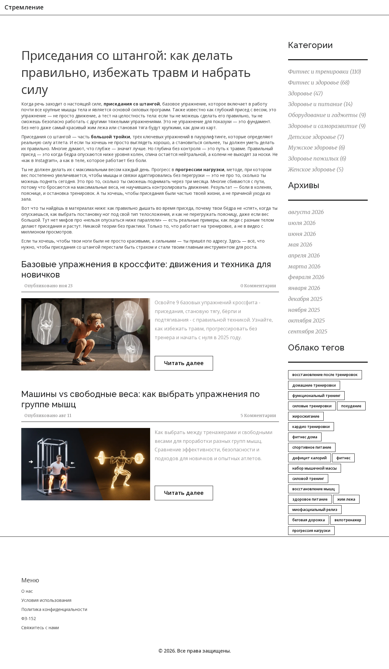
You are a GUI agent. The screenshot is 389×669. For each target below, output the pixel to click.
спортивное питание (311, 447)
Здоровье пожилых (317, 158)
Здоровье (305, 93)
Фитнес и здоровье (319, 82)
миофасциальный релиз (314, 509)
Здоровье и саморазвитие (327, 125)
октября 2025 (306, 320)
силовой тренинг (308, 478)
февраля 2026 (306, 277)
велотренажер (348, 519)
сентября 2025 (307, 331)
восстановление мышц (313, 488)
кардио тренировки (311, 426)
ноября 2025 (304, 309)
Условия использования (46, 600)
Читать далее (184, 363)
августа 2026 (306, 212)
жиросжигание (305, 416)
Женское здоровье (316, 169)
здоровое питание (310, 499)
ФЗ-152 (28, 618)
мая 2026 (300, 244)
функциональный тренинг (316, 395)
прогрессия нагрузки (311, 530)
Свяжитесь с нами (40, 627)
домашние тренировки (314, 385)
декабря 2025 (305, 298)
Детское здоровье (316, 136)
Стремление (24, 7)
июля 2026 (301, 222)
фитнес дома (304, 437)
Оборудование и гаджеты (327, 115)
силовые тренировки (312, 406)
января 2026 (304, 287)
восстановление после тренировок (325, 374)
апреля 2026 (304, 255)
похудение (351, 406)
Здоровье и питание (320, 104)
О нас (27, 591)
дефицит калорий (309, 457)
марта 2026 (304, 266)
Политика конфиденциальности (54, 609)
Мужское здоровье (316, 147)
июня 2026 (302, 233)
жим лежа (346, 499)
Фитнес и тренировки (324, 71)
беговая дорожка (308, 519)
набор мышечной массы (314, 468)
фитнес (343, 457)
